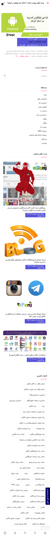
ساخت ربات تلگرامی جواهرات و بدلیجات (32, 440)
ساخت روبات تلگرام (17, 462)
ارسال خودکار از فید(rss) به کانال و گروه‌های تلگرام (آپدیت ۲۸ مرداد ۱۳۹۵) (25, 261)
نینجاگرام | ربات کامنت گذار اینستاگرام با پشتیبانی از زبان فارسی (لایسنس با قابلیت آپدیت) (26, 209)
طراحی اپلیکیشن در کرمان (37, 41)
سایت (26, 473)
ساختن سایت (40, 468)
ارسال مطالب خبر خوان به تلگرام (34, 389)
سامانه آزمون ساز (25, 468)
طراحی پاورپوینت (39, 513)
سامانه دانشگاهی (39, 473)
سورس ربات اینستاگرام (37, 496)
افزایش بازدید (42, 107)
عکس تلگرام (25, 513)
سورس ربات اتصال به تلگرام (19, 490)
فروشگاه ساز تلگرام (38, 524)
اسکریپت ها (43, 103)
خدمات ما (44, 111)
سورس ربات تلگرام (18, 496)
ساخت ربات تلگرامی (18, 434)
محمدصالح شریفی (32, 45)
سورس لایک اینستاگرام (37, 501)
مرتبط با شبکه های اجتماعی (38, 135)
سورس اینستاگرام (39, 490)
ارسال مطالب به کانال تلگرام (36, 384)
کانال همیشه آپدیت (20, 524)
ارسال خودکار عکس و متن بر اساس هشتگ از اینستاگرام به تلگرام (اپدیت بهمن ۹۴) (25, 315)
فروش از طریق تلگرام (13, 518)
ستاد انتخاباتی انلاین (23, 479)
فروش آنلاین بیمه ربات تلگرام (35, 518)
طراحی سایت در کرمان (14, 507)
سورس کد (43, 127)
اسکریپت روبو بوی (15, 400)
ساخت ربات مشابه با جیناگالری (35, 457)
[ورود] (15, 533)
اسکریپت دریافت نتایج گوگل (36, 400)
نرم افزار (44, 139)
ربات (43, 406)
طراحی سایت (31, 507)
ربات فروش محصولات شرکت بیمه (34, 412)
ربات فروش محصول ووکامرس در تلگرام (32, 423)
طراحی (43, 507)
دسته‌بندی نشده (41, 115)
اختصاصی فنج (42, 99)
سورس (27, 485)
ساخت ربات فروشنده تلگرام (36, 445)
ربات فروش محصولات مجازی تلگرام (33, 417)
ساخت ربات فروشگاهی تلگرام (35, 451)
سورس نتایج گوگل (18, 501)
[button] (4, 3)
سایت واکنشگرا (40, 479)
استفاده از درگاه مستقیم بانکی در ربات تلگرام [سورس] (27, 355)
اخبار (45, 95)
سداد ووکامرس (40, 485)
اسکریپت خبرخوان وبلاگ (37, 395)
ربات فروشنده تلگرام (23, 428)
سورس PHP (15, 485)
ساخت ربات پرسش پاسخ (37, 462)
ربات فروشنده (40, 428)
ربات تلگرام (32, 406)
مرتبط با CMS (42, 131)
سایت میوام (15, 473)
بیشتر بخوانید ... (23, 56)
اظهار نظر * (22, 45)
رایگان (45, 119)
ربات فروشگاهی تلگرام (37, 434)
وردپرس (44, 143)
